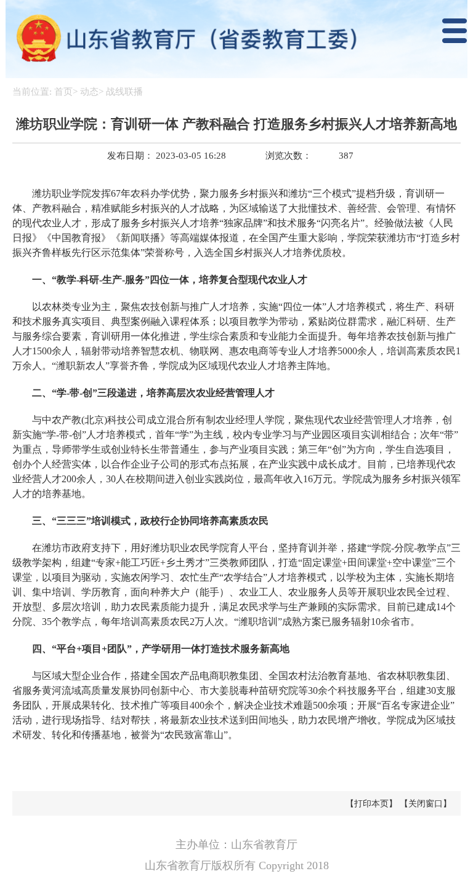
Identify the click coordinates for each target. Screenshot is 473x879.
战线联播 (124, 92)
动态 (89, 92)
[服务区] (236, 39)
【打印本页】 (371, 803)
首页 (63, 92)
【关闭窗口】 (425, 803)
